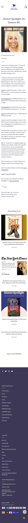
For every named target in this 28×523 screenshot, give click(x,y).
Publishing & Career (6, 408)
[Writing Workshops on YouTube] (12, 371)
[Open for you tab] (24, 518)
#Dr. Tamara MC (15, 192)
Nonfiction (4, 396)
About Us (4, 440)
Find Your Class (5, 391)
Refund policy (5, 464)
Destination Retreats (7, 414)
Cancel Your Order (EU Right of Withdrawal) (9, 474)
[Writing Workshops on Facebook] (3, 371)
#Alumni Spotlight (5, 192)
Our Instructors (5, 446)
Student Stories (5, 417)
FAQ (3, 458)
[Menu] (2, 7)
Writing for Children (6, 402)
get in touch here (14, 181)
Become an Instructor (7, 461)
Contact (4, 455)
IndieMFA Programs (6, 411)
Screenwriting (5, 405)
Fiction (3, 394)
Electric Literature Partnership (9, 449)
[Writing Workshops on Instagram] (9, 371)
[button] (25, 7)
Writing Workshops (10, 479)
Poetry (3, 399)
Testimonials (5, 443)
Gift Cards (4, 420)
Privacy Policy (5, 467)
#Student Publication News (7, 196)
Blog (3, 452)
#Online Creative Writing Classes (9, 194)
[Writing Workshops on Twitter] (6, 371)
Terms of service (6, 470)
